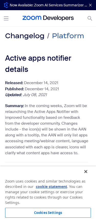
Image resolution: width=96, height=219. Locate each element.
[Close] (85, 171)
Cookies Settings (48, 212)
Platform (68, 35)
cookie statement (51, 186)
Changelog (25, 35)
